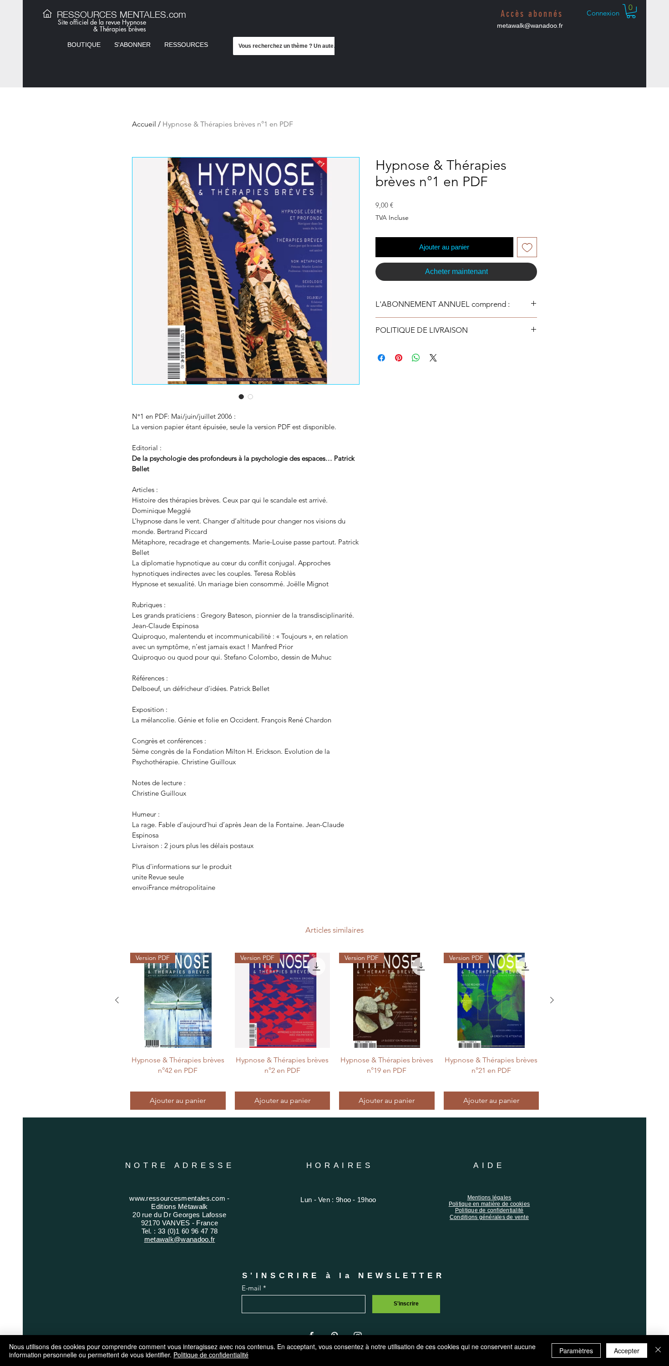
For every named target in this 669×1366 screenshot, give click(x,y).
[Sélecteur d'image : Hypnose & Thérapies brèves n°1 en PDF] (241, 396)
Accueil (144, 124)
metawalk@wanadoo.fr (530, 25)
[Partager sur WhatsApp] (416, 357)
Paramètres (576, 1350)
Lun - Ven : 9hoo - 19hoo (338, 1200)
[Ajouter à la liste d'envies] (527, 247)
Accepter (626, 1350)
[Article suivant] (552, 1000)
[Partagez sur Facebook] (381, 357)
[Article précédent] (117, 1000)
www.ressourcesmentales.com (177, 1198)
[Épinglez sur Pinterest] (398, 357)
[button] (84, 44)
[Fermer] (658, 1350)
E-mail (251, 1288)
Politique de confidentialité (210, 1354)
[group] (335, 1031)
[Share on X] (433, 357)
